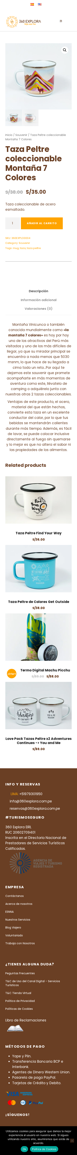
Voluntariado (14, 935)
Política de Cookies (44, 1149)
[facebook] (33, 10)
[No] (72, 1141)
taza (23, 248)
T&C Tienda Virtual (18, 993)
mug (16, 248)
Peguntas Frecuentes (20, 973)
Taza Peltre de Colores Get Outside (38, 601)
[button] (64, 50)
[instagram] (50, 10)
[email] (27, 10)
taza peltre (34, 248)
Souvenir (21, 135)
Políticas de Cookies (19, 1009)
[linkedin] (38, 10)
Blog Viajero (13, 927)
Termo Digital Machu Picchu (45, 670)
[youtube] (44, 10)
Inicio (8, 135)
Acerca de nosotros (18, 904)
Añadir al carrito (42, 223)
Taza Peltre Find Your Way (39, 533)
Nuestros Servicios (17, 920)
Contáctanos (14, 896)
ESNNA (9, 912)
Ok (24, 1149)
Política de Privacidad (20, 1001)
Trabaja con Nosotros (20, 943)
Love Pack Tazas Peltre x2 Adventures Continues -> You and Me (39, 740)
